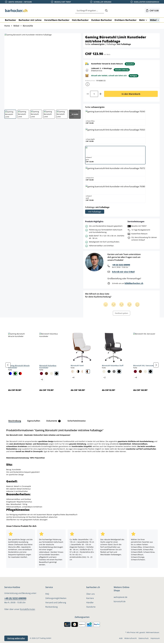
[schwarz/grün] (15, 373)
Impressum (155, 638)
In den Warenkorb (131, 93)
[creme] (51, 373)
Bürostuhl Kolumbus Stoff (112, 365)
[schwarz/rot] (20, 373)
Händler (90, 602)
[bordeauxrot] (41, 373)
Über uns (90, 594)
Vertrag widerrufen (16, 638)
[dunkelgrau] (109, 371)
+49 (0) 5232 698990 (121, 265)
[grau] (114, 371)
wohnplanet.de (120, 597)
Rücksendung (51, 607)
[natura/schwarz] (78, 371)
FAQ (47, 594)
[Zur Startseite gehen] (16, 10)
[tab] (8, 323)
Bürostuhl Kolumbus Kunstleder (47, 366)
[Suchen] (106, 10)
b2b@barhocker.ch (134, 283)
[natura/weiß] (83, 371)
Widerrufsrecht (130, 638)
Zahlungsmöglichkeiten (55, 598)
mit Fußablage (94, 211)
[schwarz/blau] (10, 373)
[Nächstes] (155, 364)
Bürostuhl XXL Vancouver (143, 365)
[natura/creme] (73, 371)
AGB (120, 638)
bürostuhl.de (119, 601)
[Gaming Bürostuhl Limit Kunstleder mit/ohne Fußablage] (42, 70)
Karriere (90, 598)
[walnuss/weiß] (88, 371)
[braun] (46, 373)
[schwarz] (57, 373)
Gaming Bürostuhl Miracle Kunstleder (19, 366)
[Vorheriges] (8, 364)
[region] (82, 365)
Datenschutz (144, 638)
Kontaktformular (27, 609)
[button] (87, 84)
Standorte (90, 607)
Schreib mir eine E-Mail (123, 271)
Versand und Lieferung (55, 602)
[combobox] (89, 10)
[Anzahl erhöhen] (100, 94)
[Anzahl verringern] (87, 94)
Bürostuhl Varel (77, 365)
